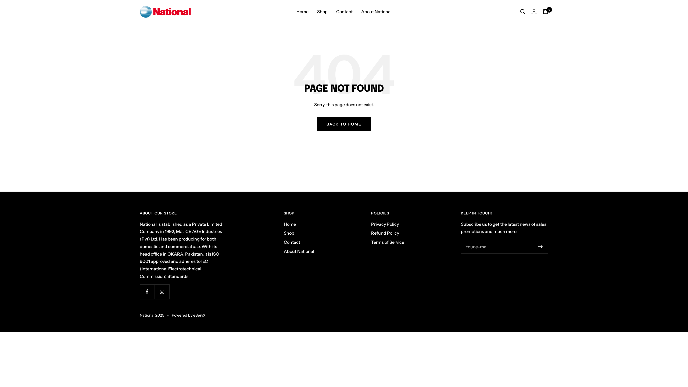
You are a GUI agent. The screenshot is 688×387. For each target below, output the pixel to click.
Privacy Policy (385, 224)
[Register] (540, 247)
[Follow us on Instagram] (162, 291)
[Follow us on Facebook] (147, 291)
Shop (322, 11)
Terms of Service (387, 242)
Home (302, 11)
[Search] (522, 11)
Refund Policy (385, 233)
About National (376, 11)
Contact (344, 11)
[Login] (534, 11)
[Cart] (545, 11)
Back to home (344, 124)
